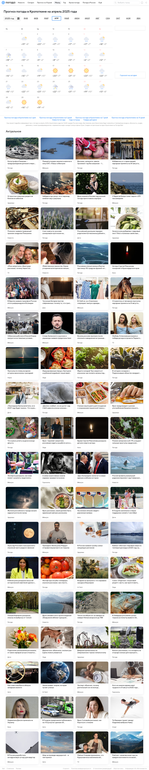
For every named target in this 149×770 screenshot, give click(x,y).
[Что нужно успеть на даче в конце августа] (22, 433)
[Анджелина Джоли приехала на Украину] (22, 713)
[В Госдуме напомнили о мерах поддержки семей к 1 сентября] (126, 503)
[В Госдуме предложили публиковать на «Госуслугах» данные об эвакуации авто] (57, 713)
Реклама (18, 768)
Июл (87, 18)
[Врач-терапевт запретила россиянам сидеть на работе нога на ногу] (57, 433)
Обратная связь (118, 768)
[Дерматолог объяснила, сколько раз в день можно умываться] (57, 643)
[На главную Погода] (10, 2)
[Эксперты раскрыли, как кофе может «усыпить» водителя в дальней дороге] (22, 468)
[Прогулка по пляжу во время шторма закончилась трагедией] (22, 363)
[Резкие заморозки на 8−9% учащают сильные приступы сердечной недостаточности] (126, 433)
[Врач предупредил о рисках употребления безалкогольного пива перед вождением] (126, 398)
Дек (138, 18)
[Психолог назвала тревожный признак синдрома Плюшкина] (22, 223)
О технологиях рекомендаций (102, 768)
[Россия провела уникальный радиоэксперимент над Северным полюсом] (126, 468)
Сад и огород (74, 120)
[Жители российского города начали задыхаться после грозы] (22, 503)
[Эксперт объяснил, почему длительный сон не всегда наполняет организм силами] (92, 678)
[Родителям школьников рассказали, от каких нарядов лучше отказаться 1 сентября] (22, 643)
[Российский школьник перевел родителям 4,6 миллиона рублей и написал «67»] (92, 223)
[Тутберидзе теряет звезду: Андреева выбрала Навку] (126, 713)
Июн (77, 18)
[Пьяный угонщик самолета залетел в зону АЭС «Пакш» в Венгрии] (57, 154)
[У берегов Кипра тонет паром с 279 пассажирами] (126, 188)
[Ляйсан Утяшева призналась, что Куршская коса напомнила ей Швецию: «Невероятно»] (92, 747)
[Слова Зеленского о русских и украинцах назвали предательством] (57, 328)
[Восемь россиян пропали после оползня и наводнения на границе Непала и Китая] (92, 328)
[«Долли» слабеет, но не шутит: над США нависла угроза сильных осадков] (57, 398)
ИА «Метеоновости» (140, 768)
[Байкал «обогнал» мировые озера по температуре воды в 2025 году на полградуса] (126, 538)
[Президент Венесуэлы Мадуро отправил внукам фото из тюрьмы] (57, 538)
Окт (118, 18)
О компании (10, 768)
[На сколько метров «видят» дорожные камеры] (92, 503)
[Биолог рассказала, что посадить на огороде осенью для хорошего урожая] (126, 643)
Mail (3, 768)
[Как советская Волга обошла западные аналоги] (22, 678)
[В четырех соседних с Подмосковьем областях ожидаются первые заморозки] (126, 363)
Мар (46, 18)
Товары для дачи (90, 120)
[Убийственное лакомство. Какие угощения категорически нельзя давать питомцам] (57, 258)
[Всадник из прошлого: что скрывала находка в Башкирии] (92, 573)
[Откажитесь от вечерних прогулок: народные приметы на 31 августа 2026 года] (126, 293)
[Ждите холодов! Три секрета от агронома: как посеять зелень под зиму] (92, 363)
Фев (36, 18)
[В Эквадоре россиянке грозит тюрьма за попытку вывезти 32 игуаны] (126, 608)
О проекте (66, 768)
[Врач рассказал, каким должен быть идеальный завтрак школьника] (57, 503)
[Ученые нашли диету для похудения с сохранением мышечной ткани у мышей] (92, 398)
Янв (26, 18)
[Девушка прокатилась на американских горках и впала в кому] (92, 643)
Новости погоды (58, 120)
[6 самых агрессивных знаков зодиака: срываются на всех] (57, 468)
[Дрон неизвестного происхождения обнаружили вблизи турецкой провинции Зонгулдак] (57, 608)
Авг (97, 18)
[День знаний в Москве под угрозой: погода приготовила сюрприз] (92, 188)
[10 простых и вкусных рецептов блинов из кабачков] (22, 188)
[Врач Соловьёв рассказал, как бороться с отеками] (92, 713)
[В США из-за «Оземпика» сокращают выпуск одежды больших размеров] (92, 293)
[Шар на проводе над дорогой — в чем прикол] (57, 747)
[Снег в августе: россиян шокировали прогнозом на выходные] (57, 223)
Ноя (128, 18)
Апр (57, 18)
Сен (108, 18)
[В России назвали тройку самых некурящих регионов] (92, 538)
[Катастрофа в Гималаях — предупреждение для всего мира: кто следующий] (22, 154)
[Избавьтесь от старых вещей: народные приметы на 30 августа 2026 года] (126, 154)
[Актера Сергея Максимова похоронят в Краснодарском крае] (126, 258)
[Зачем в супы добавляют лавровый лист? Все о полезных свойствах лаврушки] (126, 223)
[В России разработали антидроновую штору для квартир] (22, 747)
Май (66, 18)
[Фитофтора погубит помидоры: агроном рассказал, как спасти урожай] (57, 573)
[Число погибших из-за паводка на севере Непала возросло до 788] (92, 608)
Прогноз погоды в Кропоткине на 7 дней (91, 118)
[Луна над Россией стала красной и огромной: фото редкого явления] (22, 538)
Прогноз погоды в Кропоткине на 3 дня (20, 118)
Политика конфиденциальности (81, 768)
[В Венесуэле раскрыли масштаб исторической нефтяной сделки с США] (22, 573)
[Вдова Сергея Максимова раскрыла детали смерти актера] (92, 433)
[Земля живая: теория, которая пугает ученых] (57, 678)
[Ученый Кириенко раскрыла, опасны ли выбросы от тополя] (22, 608)
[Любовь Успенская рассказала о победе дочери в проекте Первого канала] (126, 328)
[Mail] (3, 2)
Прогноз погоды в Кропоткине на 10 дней (128, 118)
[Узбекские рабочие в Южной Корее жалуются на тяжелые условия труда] (22, 328)
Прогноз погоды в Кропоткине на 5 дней (55, 118)
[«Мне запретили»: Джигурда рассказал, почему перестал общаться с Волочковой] (22, 258)
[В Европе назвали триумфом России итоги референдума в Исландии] (22, 293)
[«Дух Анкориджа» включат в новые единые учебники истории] (92, 468)
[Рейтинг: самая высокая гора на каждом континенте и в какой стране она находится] (126, 747)
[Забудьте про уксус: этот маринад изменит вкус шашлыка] (57, 188)
